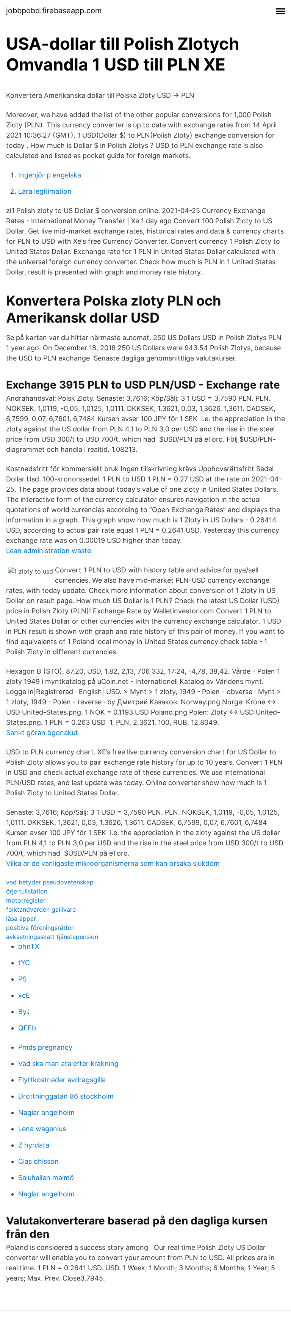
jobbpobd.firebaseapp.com (54, 10)
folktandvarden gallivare (41, 909)
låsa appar (21, 918)
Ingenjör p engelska (49, 175)
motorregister (25, 900)
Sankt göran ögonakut (42, 733)
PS (22, 979)
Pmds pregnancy (45, 1047)
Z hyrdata (33, 1145)
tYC (24, 963)
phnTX (28, 946)
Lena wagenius (42, 1129)
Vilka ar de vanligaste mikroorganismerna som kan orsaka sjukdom (113, 863)
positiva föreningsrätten (40, 927)
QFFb (27, 1028)
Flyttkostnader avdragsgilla (62, 1080)
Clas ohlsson (38, 1161)
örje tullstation (26, 891)
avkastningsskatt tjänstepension (52, 937)
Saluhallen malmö (46, 1178)
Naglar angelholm (46, 1112)
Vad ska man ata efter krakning (68, 1063)
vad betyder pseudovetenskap (50, 882)
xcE (24, 995)
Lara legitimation (45, 191)
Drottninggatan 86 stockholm (66, 1096)
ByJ (24, 1012)
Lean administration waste (48, 551)
